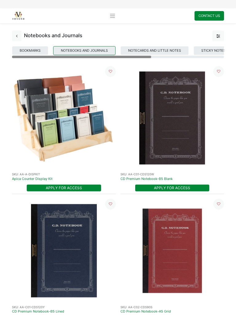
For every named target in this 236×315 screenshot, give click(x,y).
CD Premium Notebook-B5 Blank (146, 179)
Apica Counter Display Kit (32, 179)
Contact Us (209, 16)
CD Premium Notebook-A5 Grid (145, 311)
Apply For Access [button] (64, 187)
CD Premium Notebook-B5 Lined (38, 311)
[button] (110, 71)
